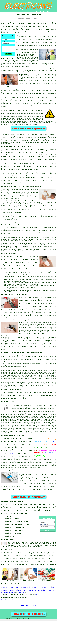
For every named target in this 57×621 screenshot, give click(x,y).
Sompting (35, 589)
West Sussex (8, 586)
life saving (15, 58)
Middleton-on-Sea (21, 590)
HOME (37, 11)
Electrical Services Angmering (14, 514)
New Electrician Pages (9, 610)
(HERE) (39, 482)
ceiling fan (47, 222)
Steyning (43, 586)
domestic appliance (16, 423)
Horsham (17, 587)
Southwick (9, 589)
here (37, 594)
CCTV (41, 420)
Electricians (5, 89)
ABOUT (44, 11)
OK (54, 620)
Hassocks (34, 587)
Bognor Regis (21, 592)
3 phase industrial (22, 414)
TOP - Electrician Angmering (9, 599)
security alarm (16, 425)
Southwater (52, 587)
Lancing (41, 589)
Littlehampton (42, 590)
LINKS (40, 11)
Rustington (4, 590)
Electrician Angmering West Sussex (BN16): (14, 22)
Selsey (3, 589)
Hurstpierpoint (31, 590)
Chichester (28, 589)
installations (52, 74)
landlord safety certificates (45, 405)
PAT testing (52, 414)
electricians (28, 443)
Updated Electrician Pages (19, 610)
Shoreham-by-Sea (27, 586)
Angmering (31, 49)
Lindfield (12, 592)
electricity (35, 80)
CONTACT (47, 11)
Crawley (47, 589)
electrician (11, 25)
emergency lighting (37, 416)
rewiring (26, 51)
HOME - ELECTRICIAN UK (28, 605)
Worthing (36, 586)
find (6, 504)
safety (44, 28)
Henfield (11, 590)
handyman (16, 28)
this (54, 491)
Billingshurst (43, 587)
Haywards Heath (25, 587)
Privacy (55, 610)
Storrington (4, 592)
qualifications (5, 26)
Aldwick (11, 587)
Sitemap (2, 610)
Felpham (15, 589)
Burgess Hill (51, 590)
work (45, 22)
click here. (50, 478)
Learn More (49, 620)
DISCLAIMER (53, 11)
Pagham (49, 586)
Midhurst (52, 589)
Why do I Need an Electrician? (25, 35)
